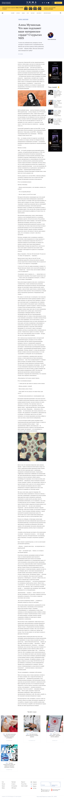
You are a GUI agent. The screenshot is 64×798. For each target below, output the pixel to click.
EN (52, 2)
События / (56, 110)
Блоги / (55, 100)
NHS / (4, 734)
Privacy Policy (23, 783)
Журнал (3, 785)
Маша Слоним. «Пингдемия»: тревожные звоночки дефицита (54, 735)
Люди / (55, 119)
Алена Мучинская (52, 39)
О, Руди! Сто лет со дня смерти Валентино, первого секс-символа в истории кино (58, 122)
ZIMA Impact (14, 787)
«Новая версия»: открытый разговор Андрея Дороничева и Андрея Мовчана (57, 113)
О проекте (13, 783)
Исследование (14, 785)
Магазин (3, 783)
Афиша (3, 787)
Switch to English (24, 785)
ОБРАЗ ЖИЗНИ (23, 19)
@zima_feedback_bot (45, 791)
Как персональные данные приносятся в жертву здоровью (32, 735)
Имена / (55, 90)
